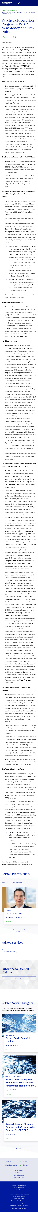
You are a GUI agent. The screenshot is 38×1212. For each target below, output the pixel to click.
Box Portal (17, 1173)
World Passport (19, 1177)
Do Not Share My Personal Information (19, 1205)
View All (19, 931)
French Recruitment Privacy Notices (19, 1200)
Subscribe (19, 979)
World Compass (19, 1175)
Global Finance (9, 951)
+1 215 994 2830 (19, 917)
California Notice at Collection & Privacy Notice (19, 1194)
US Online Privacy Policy (19, 1187)
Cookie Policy (19, 1189)
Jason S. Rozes (14, 913)
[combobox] (19, 882)
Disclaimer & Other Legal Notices (19, 1185)
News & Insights (12, 10)
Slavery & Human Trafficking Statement (19, 1203)
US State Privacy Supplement (19, 1196)
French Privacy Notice (19, 1198)
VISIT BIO (8, 921)
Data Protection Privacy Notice (19, 1191)
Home (3, 10)
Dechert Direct (18, 1170)
